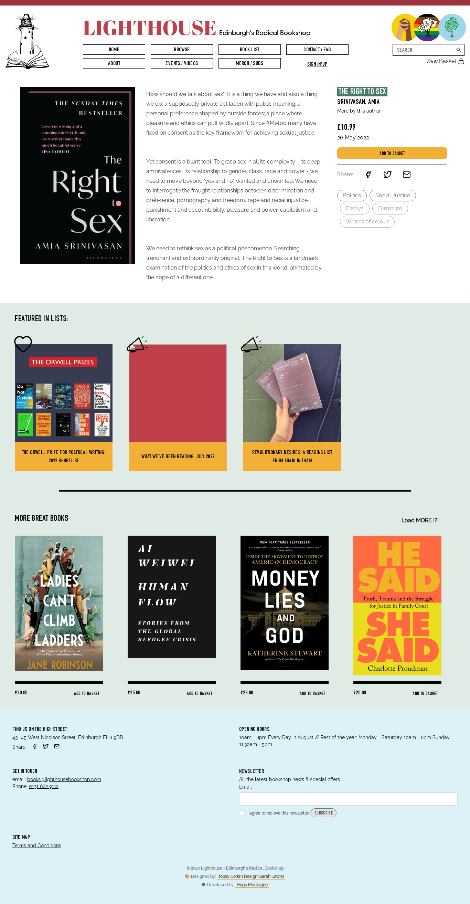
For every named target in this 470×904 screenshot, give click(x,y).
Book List (249, 50)
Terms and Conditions (36, 845)
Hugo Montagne (252, 884)
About (114, 64)
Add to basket (392, 153)
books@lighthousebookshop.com (64, 779)
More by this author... (360, 111)
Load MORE (420, 520)
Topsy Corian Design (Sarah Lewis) (251, 876)
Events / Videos (181, 64)
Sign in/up (317, 64)
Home (114, 50)
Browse (182, 50)
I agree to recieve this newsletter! (279, 813)
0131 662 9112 (43, 786)
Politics (352, 195)
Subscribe (323, 813)
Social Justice (392, 195)
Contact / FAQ (317, 50)
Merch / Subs (249, 64)
